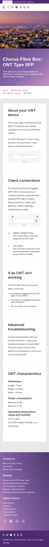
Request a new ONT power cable (16, 480)
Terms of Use (32, 540)
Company (30, 2)
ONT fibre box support (12, 93)
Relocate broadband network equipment (19, 492)
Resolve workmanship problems (15, 483)
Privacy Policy (20, 540)
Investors (6, 506)
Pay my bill (7, 466)
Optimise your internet (19, 90)
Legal (40, 540)
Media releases (9, 512)
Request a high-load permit (13, 489)
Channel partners (10, 509)
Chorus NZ (7, 2)
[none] (4, 7)
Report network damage (12, 469)
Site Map (6, 543)
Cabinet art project (10, 515)
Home (5, 90)
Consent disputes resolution (14, 486)
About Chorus (8, 503)
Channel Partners (20, 2)
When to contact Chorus (12, 463)
